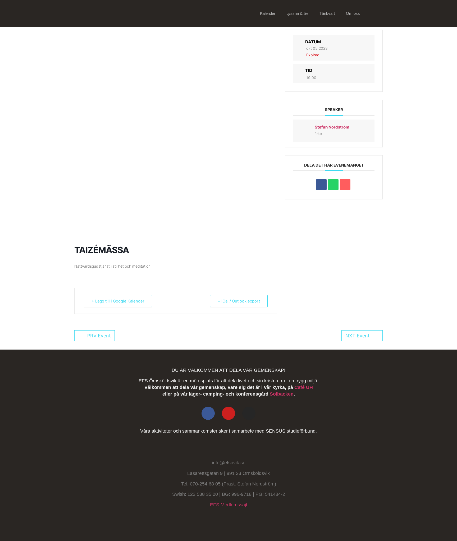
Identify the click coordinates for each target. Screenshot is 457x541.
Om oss (353, 13)
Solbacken (282, 394)
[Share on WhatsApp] (333, 184)
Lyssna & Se (297, 13)
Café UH (303, 387)
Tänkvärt (327, 13)
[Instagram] (248, 413)
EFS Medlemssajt (228, 504)
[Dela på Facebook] (321, 184)
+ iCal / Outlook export (239, 301)
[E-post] (345, 184)
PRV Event (99, 335)
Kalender (267, 13)
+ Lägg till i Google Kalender (118, 301)
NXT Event (357, 335)
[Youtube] (228, 413)
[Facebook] (208, 413)
